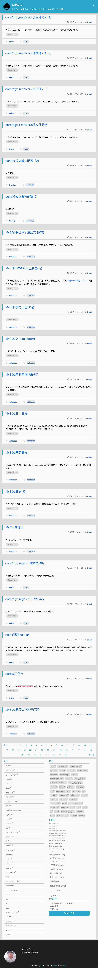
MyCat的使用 (14, 527)
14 (85, 745)
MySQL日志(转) (15, 491)
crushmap (64, 774)
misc (8, 765)
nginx (11, 41)
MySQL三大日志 (16, 413)
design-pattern (12, 801)
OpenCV (80, 787)
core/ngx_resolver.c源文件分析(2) (28, 53)
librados (71, 770)
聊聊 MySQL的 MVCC (77, 281)
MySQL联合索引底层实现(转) (24, 232)
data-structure (13, 832)
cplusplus (10, 850)
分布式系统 (79, 778)
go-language (12, 774)
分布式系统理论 (75, 783)
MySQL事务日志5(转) (19, 307)
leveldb (9, 917)
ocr (8, 828)
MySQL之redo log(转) (20, 339)
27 (72, 750)
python (9, 823)
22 (42, 750)
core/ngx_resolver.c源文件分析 (26, 89)
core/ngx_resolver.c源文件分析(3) (28, 17)
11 (67, 745)
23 (48, 750)
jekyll (41, 966)
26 (66, 750)
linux (9, 788)
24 (54, 750)
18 (19, 750)
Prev (8, 745)
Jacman (55, 966)
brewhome (11, 921)
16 (7, 750)
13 (79, 745)
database (13, 257)
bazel (8, 934)
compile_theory (12, 890)
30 (91, 750)
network (10, 797)
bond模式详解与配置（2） (23, 161)
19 (24, 750)
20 (30, 750)
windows (10, 854)
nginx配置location (17, 635)
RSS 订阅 (70, 913)
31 (23, 755)
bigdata (9, 779)
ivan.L (89, 22)
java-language (12, 912)
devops (9, 863)
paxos (9, 805)
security (10, 837)
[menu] (93, 5)
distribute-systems (14, 810)
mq (8, 894)
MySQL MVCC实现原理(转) (23, 268)
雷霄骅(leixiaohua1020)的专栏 (62, 903)
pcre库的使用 (14, 674)
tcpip (9, 859)
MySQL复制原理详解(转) (21, 374)
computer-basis (13, 881)
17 (13, 750)
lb (7, 903)
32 (29, 755)
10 (62, 745)
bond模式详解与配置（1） (22, 196)
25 (60, 750)
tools (9, 819)
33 (35, 755)
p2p (8, 908)
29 (85, 750)
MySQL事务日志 (16, 452)
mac (52, 815)
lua (8, 899)
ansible (9, 845)
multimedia (11, 872)
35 (47, 755)
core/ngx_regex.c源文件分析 (24, 563)
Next (90, 755)
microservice (11, 925)
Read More (12, 34)
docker (9, 868)
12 (73, 745)
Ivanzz (18, 4)
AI (7, 841)
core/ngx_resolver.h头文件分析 (26, 125)
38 (66, 755)
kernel (9, 930)
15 (91, 745)
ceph (9, 783)
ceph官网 (54, 909)
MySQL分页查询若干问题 (22, 709)
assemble (10, 885)
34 (41, 755)
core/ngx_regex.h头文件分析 (24, 599)
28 (78, 750)
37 (60, 755)
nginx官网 (54, 906)
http (8, 877)
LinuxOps (30, 185)
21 (36, 750)
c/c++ (75, 774)
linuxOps (12, 185)
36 (53, 755)
